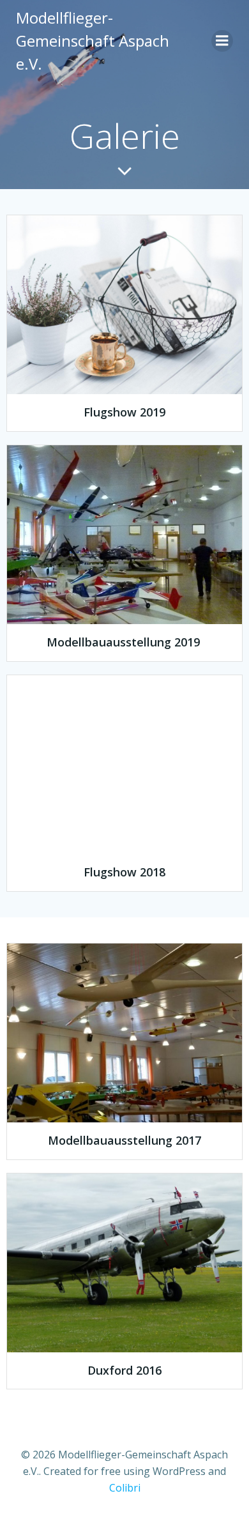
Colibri (124, 1488)
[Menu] (222, 41)
